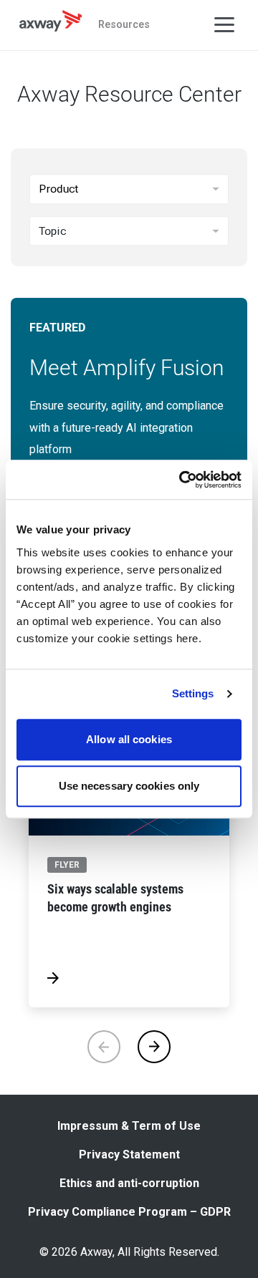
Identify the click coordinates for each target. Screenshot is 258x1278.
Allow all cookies (129, 739)
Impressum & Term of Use (129, 1126)
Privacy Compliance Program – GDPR (129, 1212)
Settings (193, 693)
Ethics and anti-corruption (129, 1183)
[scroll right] (154, 1047)
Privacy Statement (129, 1154)
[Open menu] (224, 25)
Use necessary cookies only (129, 786)
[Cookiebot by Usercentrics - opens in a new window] (182, 479)
